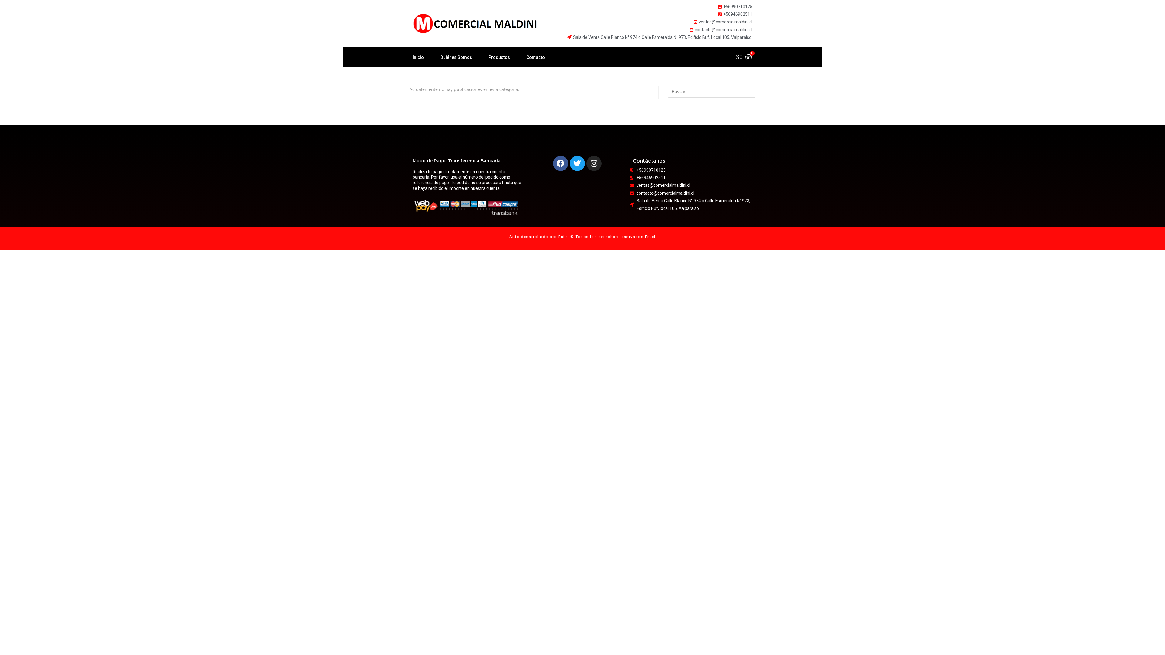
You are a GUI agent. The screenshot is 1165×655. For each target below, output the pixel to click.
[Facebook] (560, 163)
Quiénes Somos (456, 57)
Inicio (418, 57)
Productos (499, 57)
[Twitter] (577, 163)
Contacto (535, 57)
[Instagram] (594, 163)
